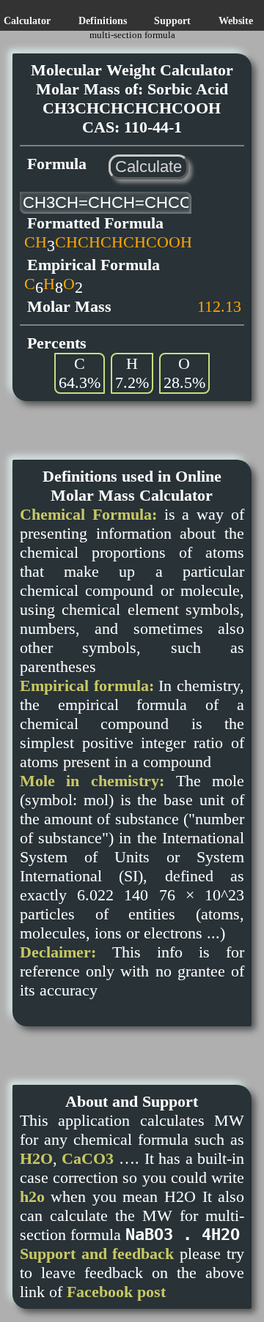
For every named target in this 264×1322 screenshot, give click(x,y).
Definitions (102, 20)
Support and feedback (97, 1253)
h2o (32, 1196)
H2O (36, 1158)
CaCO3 (88, 1158)
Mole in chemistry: (92, 781)
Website (236, 20)
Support (172, 20)
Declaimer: (58, 952)
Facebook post (116, 1291)
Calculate (148, 166)
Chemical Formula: (88, 514)
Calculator (27, 20)
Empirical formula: (87, 685)
